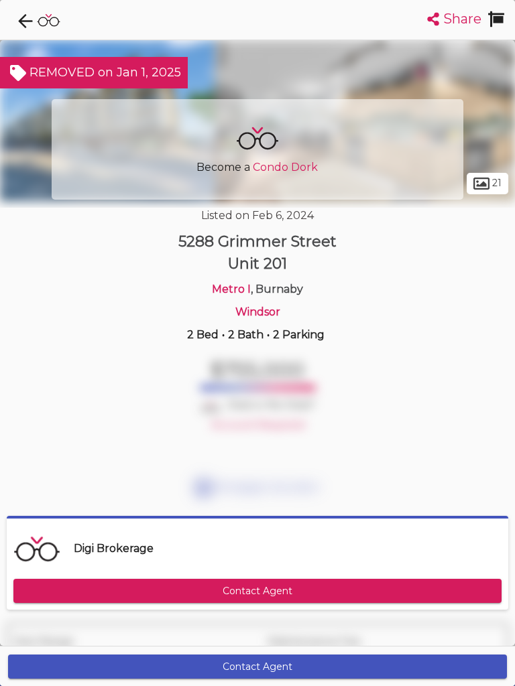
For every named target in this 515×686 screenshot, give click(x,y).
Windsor (257, 311)
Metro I (231, 289)
